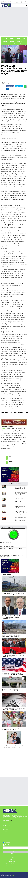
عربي (17, 2)
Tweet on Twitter (19, 86)
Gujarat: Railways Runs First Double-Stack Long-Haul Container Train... (13, 594)
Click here (12, 820)
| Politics (5, 41)
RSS (10, 867)
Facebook (11, 857)
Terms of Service (7, 825)
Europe (12, 38)
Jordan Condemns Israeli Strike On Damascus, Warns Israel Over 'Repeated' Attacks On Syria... (12, 691)
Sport (18, 43)
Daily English (7, 842)
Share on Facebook (10, 86)
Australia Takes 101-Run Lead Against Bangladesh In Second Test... (11, 728)
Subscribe (15, 851)
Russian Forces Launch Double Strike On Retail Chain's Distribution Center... (12, 636)
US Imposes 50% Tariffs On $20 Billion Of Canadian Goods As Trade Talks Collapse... (12, 674)
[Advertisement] (14, 21)
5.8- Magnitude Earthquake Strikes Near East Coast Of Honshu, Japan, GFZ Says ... (13, 709)
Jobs (4, 835)
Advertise (5, 831)
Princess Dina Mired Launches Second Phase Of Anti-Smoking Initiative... (21, 513)
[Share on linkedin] (7, 89)
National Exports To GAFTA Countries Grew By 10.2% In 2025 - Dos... (21, 506)
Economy (13, 41)
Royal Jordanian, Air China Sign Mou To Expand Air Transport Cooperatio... (20, 519)
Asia (23, 38)
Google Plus (12, 861)
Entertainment (8, 43)
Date (3, 82)
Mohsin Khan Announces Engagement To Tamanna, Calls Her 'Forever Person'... (13, 746)
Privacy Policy (6, 827)
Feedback (5, 837)
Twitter (10, 859)
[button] (21, 2)
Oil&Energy (21, 41)
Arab (18, 38)
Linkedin (11, 865)
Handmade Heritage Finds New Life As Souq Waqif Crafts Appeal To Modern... (21, 493)
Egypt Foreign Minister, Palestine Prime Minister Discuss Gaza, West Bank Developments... (12, 617)
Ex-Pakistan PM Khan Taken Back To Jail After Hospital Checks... (20, 500)
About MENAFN (7, 833)
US (5, 38)
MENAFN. (10, 874)
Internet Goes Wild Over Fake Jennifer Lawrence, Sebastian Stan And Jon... (20, 487)
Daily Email (11, 863)
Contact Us (5, 829)
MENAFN (4, 94)
